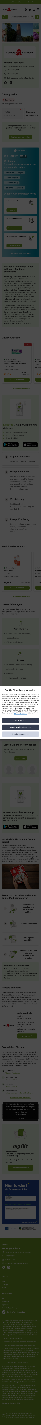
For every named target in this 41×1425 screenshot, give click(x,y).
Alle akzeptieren (20, 720)
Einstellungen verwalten (20, 734)
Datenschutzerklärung (20, 714)
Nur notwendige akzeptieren (20, 727)
